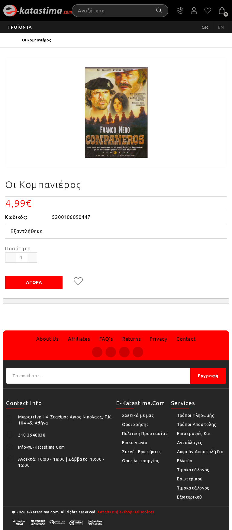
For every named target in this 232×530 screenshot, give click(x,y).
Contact (186, 339)
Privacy (158, 339)
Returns (131, 339)
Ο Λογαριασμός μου (194, 11)
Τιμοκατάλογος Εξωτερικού (193, 492)
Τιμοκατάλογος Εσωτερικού (193, 474)
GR (204, 27)
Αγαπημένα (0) (208, 11)
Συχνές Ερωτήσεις (141, 451)
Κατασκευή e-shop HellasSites (126, 512)
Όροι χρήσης (135, 424)
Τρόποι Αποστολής (196, 424)
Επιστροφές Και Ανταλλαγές (194, 438)
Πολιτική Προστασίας (145, 433)
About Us (47, 339)
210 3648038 (180, 11)
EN (221, 27)
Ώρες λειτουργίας (141, 460)
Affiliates (79, 339)
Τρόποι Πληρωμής (195, 415)
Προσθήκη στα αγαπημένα (78, 281)
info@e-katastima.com (41, 447)
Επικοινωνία (135, 442)
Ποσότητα (18, 248)
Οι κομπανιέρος (36, 40)
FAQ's (106, 339)
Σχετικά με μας (138, 415)
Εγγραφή (208, 375)
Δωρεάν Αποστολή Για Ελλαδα (200, 456)
